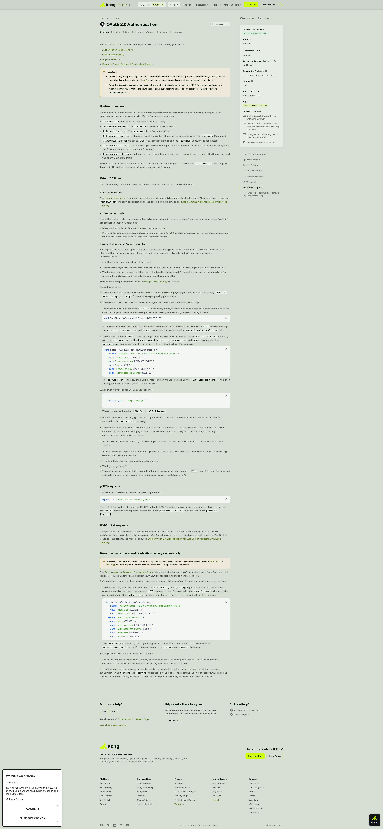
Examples (115, 32)
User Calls (253, 800)
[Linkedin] (114, 825)
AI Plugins (179, 783)
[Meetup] (108, 825)
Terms (181, 825)
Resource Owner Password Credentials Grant (126, 64)
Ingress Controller (145, 804)
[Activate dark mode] (281, 5)
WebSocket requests (114, 525)
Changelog (161, 32)
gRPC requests (110, 486)
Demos (252, 795)
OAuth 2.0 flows (110, 178)
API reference (175, 32)
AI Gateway (105, 791)
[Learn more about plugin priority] (252, 81)
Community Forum (257, 787)
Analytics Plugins (182, 787)
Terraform (216, 795)
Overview (104, 32)
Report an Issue (125, 719)
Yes (104, 711)
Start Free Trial (268, 5)
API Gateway (106, 787)
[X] (121, 825)
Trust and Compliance (207, 825)
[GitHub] (101, 825)
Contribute (173, 720)
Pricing (103, 804)
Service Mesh (106, 795)
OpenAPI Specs (144, 800)
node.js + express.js (153, 281)
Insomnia (141, 795)
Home (102, 18)
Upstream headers (112, 106)
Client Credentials (111, 54)
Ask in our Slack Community (247, 710)
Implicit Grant (110, 59)
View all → (179, 804)
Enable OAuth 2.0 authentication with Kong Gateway (262, 117)
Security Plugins (181, 795)
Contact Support (242, 714)
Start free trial (255, 756)
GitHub (252, 791)
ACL (146, 80)
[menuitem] (188, 4)
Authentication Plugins (185, 791)
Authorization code (112, 213)
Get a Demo (251, 5)
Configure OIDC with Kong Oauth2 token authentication (263, 136)
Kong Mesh (142, 791)
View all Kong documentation (113, 725)
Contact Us (254, 812)
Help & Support (256, 808)
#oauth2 (263, 105)
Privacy (190, 825)
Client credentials (111, 192)
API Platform (106, 783)
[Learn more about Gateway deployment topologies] (275, 61)
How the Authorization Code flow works (122, 244)
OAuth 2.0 (113, 44)
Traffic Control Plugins (184, 800)
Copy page (219, 24)
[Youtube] (127, 825)
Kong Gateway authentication (261, 142)
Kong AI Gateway (145, 787)
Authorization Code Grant (116, 49)
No (113, 711)
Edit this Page (142, 719)
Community (254, 783)
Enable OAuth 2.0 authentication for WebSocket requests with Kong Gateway (263, 126)
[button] (226, 318)
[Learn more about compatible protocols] (266, 71)
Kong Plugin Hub (113, 18)
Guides (126, 32)
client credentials (114, 198)
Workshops (254, 804)
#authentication (250, 105)
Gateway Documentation (257, 33)
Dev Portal (105, 800)
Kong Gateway (144, 783)
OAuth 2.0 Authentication (255, 154)
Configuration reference (143, 32)
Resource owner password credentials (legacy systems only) (140, 553)
